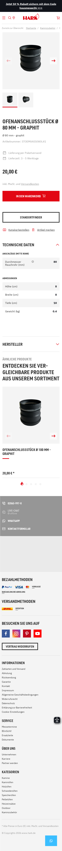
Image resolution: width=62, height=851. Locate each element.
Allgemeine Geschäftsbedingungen (20, 694)
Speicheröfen (9, 795)
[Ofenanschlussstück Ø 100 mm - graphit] (31, 415)
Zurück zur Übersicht (12, 28)
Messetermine (9, 726)
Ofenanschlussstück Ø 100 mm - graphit (26, 452)
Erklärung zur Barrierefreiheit (17, 707)
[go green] (11, 545)
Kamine (6, 777)
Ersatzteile (7, 735)
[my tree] (32, 545)
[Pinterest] (27, 634)
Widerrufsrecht (10, 698)
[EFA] (11, 556)
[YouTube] (37, 634)
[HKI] (51, 545)
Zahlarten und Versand (13, 668)
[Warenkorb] (58, 18)
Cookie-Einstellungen (13, 711)
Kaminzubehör (9, 812)
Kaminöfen (7, 782)
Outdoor (6, 808)
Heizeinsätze (9, 803)
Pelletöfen (7, 799)
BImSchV (7, 731)
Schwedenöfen (10, 790)
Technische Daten (18, 244)
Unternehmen (9, 754)
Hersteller (12, 344)
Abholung (7, 673)
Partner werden (10, 763)
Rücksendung (9, 677)
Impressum (8, 690)
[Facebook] (6, 634)
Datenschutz (8, 703)
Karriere (6, 758)
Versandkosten (30, 183)
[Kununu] (30, 560)
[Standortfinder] (14, 18)
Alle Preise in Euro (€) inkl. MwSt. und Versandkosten (30, 826)
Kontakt (6, 686)
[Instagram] (16, 634)
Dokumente (8, 739)
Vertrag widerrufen (20, 646)
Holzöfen (6, 786)
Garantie (6, 681)
